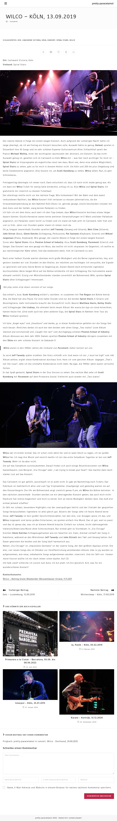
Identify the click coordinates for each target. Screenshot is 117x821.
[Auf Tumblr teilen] (66, 52)
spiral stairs (62, 40)
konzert (51, 40)
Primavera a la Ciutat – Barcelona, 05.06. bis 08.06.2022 (30, 661)
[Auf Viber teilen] (58, 52)
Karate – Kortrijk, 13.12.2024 (87, 717)
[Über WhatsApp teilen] (73, 52)
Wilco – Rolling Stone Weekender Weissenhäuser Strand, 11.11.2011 (37, 579)
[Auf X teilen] (43, 52)
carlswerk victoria (31, 40)
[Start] (7, 21)
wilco (72, 40)
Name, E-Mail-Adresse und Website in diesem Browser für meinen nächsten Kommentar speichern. (59, 787)
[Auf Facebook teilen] (51, 52)
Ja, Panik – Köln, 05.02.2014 (86, 645)
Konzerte (14, 21)
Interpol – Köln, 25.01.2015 (30, 703)
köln (44, 40)
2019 (19, 40)
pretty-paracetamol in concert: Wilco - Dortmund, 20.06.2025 (46, 741)
